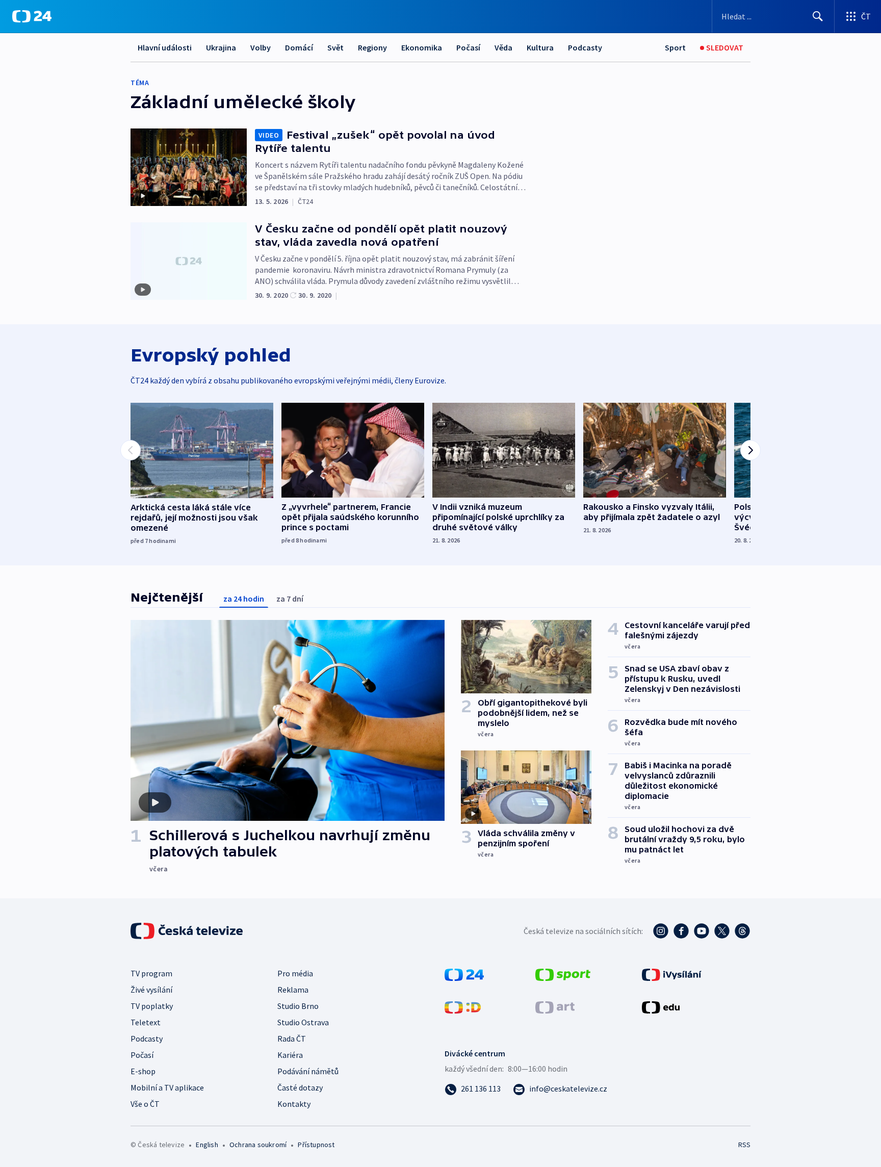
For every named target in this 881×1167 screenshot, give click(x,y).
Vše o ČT (145, 1104)
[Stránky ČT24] (464, 974)
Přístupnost (316, 1144)
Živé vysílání (151, 989)
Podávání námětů (308, 1071)
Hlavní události (165, 47)
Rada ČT (291, 1038)
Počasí (468, 47)
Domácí (299, 47)
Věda (503, 47)
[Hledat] (817, 16)
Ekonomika (421, 47)
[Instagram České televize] (661, 931)
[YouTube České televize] (701, 931)
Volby (260, 47)
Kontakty (293, 1104)
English (207, 1144)
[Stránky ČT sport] (562, 974)
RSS (744, 1144)
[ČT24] (31, 16)
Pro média (295, 973)
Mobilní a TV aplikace (167, 1087)
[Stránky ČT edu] (661, 1006)
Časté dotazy (300, 1087)
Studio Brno (298, 1006)
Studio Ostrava (303, 1022)
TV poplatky (152, 1006)
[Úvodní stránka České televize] (188, 931)
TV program (151, 973)
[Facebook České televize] (681, 931)
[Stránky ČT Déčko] (463, 1006)
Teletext (146, 1022)
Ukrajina (221, 47)
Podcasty (585, 47)
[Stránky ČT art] (555, 1006)
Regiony (372, 47)
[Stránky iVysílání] (672, 974)
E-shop (143, 1071)
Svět (335, 47)
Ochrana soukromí (258, 1144)
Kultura (540, 47)
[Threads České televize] (742, 931)
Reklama (292, 989)
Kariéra (290, 1055)
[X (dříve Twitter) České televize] (722, 931)
